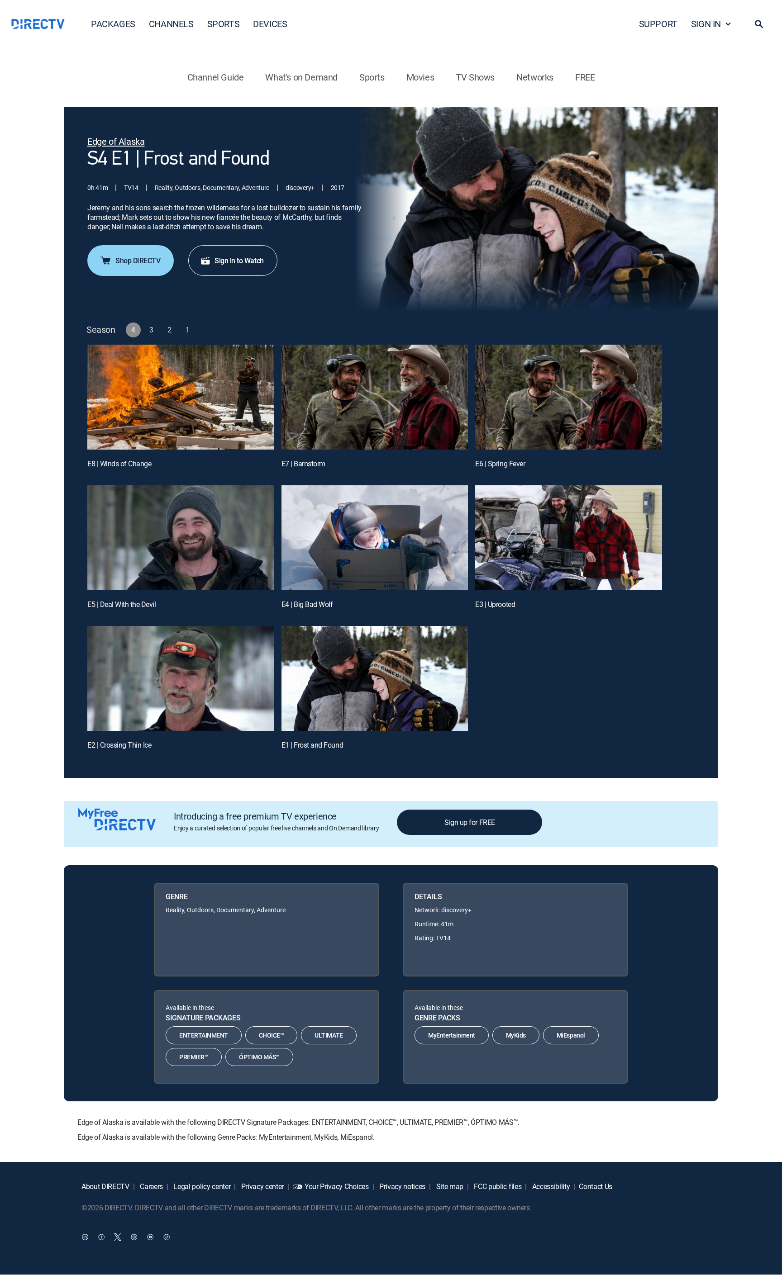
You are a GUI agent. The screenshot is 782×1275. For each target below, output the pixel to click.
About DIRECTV (105, 1186)
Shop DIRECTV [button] (137, 260)
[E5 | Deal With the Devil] (180, 537)
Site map (448, 1186)
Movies (420, 77)
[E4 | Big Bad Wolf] (374, 537)
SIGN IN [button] (706, 24)
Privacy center (261, 1186)
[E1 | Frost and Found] (374, 678)
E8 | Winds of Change (119, 464)
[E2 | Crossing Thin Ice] (180, 678)
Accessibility (550, 1186)
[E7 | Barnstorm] (374, 397)
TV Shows (475, 77)
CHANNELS (171, 24)
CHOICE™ (271, 1035)
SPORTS (223, 24)
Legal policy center (201, 1186)
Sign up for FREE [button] (469, 822)
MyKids (516, 1035)
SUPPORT (658, 24)
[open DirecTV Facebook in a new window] (101, 1237)
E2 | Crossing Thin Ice (119, 745)
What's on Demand (301, 77)
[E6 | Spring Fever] (568, 397)
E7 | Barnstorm (303, 464)
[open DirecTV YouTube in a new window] (150, 1237)
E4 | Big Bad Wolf (307, 604)
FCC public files (497, 1186)
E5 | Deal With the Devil (121, 604)
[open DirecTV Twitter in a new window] (117, 1237)
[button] (759, 24)
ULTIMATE (329, 1035)
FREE (585, 77)
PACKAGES (113, 24)
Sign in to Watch (239, 260)
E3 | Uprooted (495, 604)
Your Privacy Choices (337, 1186)
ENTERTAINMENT (203, 1035)
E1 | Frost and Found (312, 745)
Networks (534, 77)
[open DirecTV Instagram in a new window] (134, 1237)
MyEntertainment (451, 1035)
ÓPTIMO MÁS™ (259, 1056)
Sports (372, 77)
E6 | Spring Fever (500, 464)
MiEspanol (571, 1035)
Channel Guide (215, 77)
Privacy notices (401, 1186)
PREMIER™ (193, 1056)
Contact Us (595, 1186)
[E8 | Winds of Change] (180, 397)
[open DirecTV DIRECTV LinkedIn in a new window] (85, 1237)
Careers (150, 1186)
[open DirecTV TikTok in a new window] (166, 1237)
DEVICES (270, 24)
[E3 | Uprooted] (568, 537)
